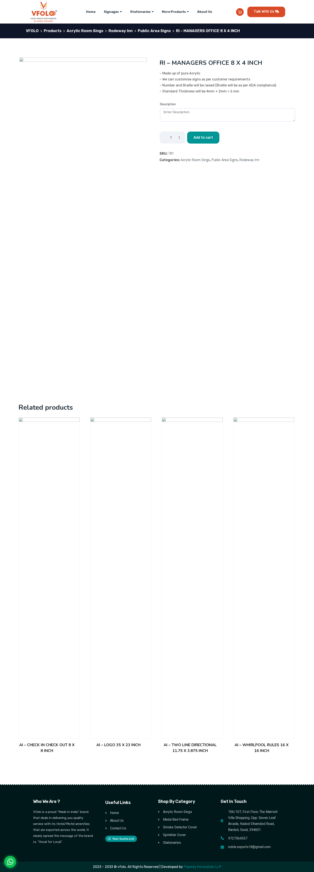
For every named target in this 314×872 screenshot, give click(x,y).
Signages (111, 12)
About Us (204, 12)
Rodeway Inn (249, 160)
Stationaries (140, 12)
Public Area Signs (224, 160)
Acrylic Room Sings (195, 160)
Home (90, 12)
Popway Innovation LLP (202, 867)
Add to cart (203, 137)
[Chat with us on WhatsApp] (10, 862)
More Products (174, 12)
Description (168, 104)
